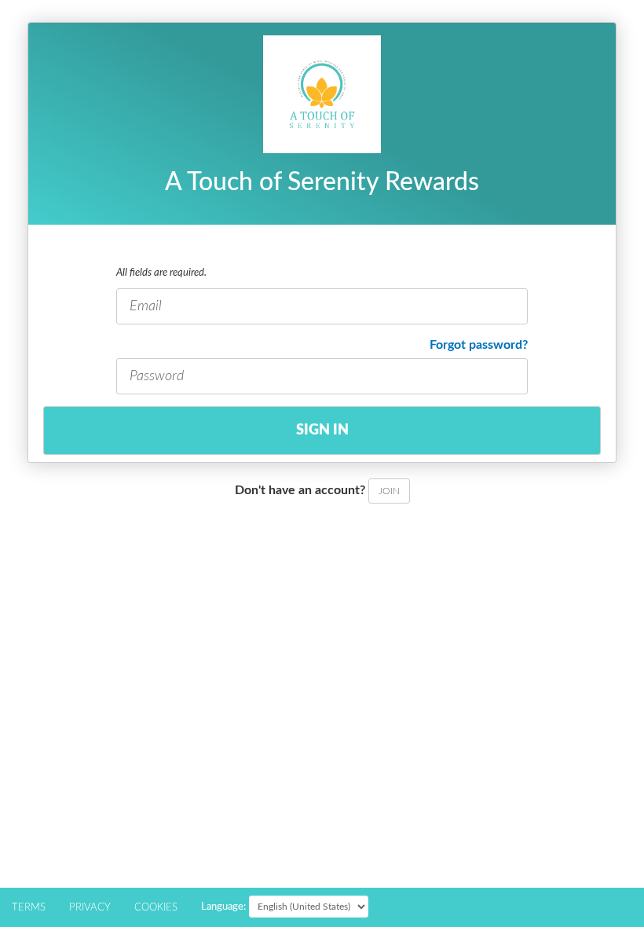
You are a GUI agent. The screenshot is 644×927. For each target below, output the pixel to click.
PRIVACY (90, 907)
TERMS (29, 907)
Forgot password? (479, 345)
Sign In (322, 430)
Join (389, 491)
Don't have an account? (317, 490)
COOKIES (155, 907)
